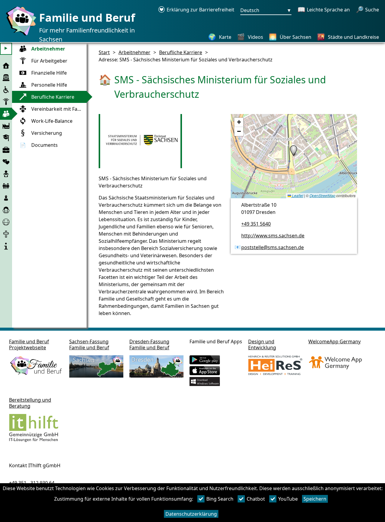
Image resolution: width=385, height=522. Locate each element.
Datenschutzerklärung (191, 514)
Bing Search (219, 499)
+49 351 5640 (256, 224)
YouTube (288, 499)
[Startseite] (19, 35)
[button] (293, 150)
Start (104, 52)
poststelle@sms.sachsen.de (272, 247)
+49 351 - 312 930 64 (31, 483)
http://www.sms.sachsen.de (272, 235)
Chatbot (256, 499)
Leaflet (297, 195)
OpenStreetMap (322, 195)
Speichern (314, 499)
